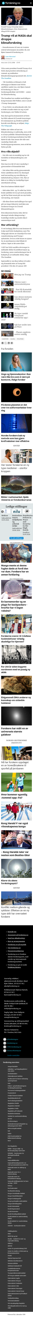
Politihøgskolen (12, 1231)
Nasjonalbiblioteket (13, 1160)
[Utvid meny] (31, 3)
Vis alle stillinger (16, 538)
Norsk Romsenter (13, 1211)
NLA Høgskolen (12, 1146)
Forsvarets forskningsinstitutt (16, 1090)
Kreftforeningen (13, 1121)
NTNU (9, 1158)
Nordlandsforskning (14, 1191)
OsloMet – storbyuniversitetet (16, 1226)
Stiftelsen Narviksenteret (15, 1261)
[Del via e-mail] (11, 343)
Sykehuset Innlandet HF (15, 1266)
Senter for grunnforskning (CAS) (17, 1248)
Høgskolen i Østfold (14, 1106)
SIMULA (10, 1243)
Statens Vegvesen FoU (14, 1258)
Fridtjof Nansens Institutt (15, 1095)
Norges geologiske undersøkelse (17, 1201)
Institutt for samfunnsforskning (17, 1116)
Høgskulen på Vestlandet (15, 1111)
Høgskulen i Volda (13, 1108)
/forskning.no (12, 1043)
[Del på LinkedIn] (8, 343)
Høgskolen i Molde (13, 1103)
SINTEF (10, 1246)
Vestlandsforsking (13, 1298)
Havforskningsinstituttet (15, 1100)
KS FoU (10, 1119)
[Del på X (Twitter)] (5, 343)
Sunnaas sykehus (13, 1263)
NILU (9, 1140)
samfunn (5, 339)
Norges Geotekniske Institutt (16, 1193)
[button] (2, 511)
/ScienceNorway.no (14, 1051)
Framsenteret (12, 1093)
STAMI (10, 1255)
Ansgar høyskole (13, 1066)
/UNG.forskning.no (14, 1047)
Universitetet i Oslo (13, 1286)
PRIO (9, 1233)
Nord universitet (12, 1188)
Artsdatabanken (12, 1073)
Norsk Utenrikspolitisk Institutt (17, 1214)
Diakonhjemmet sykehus (15, 1076)
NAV (9, 1131)
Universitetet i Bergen (14, 1281)
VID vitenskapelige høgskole (16, 1303)
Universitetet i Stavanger (15, 1288)
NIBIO (9, 1133)
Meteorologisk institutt (14, 1128)
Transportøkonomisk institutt (16, 1273)
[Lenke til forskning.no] (14, 2)
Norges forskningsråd (14, 1198)
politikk (20, 339)
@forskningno (12, 1039)
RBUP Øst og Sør (13, 1236)
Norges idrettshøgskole (15, 1203)
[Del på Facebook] (2, 343)
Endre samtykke (13, 1055)
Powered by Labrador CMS (16, 1314)
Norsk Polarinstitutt (13, 1206)
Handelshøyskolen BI (14, 1098)
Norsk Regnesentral (14, 1209)
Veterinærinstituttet (13, 1301)
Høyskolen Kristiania (14, 1113)
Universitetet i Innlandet (15, 1283)
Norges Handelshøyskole (15, 1196)
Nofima (10, 1186)
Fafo (9, 1083)
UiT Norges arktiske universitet (17, 1275)
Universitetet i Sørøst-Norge (16, 1291)
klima (13, 339)
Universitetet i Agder (14, 1278)
